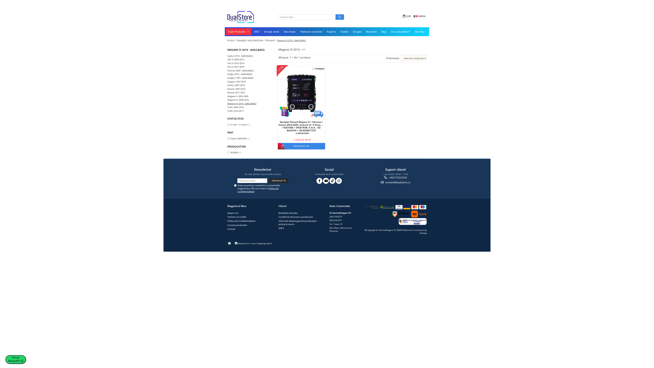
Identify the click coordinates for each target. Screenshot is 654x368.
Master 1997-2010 (236, 88)
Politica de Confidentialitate (241, 221)
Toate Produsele (237, 31)
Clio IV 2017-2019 (235, 66)
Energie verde (271, 31)
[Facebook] (319, 181)
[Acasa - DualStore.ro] (244, 17)
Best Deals (289, 31)
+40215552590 (397, 177)
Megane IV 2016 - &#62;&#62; (242, 103)
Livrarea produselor (237, 225)
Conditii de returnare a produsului (295, 216)
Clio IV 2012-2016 (235, 63)
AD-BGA (234, 152)
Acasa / (231, 40)
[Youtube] (326, 181)
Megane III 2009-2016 (238, 99)
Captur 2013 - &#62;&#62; (240, 55)
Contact (231, 229)
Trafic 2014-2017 (235, 110)
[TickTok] (332, 181)
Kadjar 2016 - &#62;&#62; (239, 74)
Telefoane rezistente (311, 31)
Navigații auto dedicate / (251, 40)
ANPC (281, 228)
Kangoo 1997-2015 (236, 81)
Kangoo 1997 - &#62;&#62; (240, 77)
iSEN (256, 31)
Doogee (357, 31)
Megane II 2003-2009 (237, 96)
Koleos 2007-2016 (236, 85)
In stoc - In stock (238, 124)
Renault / (271, 40)
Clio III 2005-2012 (235, 59)
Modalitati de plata (288, 212)
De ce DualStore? (400, 31)
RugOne (331, 31)
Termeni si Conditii (236, 216)
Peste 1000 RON (238, 138)
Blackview (371, 31)
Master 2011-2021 (236, 92)
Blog (384, 31)
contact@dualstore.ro (397, 182)
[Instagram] (339, 181)
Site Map (419, 31)
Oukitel (344, 31)
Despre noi (232, 212)
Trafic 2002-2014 (235, 107)
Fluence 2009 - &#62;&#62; (240, 70)
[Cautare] (340, 17)
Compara (319, 68)
